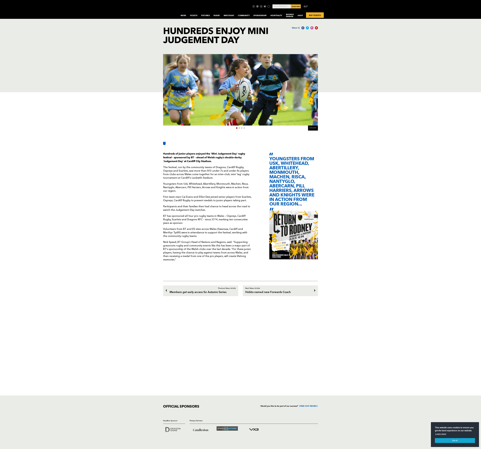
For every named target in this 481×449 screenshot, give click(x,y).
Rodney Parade (290, 15)
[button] (236, 128)
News (183, 15)
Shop (300, 15)
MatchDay (229, 15)
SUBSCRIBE (296, 6)
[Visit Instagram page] (257, 6)
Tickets (193, 15)
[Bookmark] (164, 144)
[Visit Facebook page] (253, 6)
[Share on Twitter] (307, 27)
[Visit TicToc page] (268, 6)
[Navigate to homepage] (170, 13)
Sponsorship (260, 15)
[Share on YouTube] (316, 27)
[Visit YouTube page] (265, 6)
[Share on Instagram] (311, 27)
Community (244, 15)
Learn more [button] (440, 434)
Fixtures (205, 15)
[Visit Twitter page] (261, 6)
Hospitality (276, 15)
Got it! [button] (455, 440)
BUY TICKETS (315, 15)
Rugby (217, 15)
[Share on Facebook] (302, 27)
